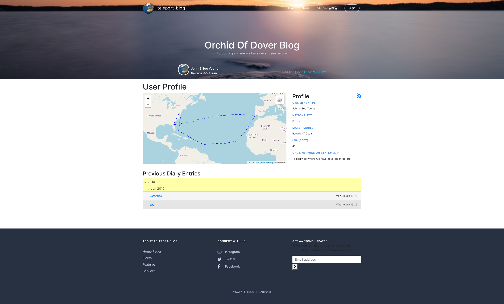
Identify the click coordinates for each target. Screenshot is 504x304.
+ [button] (148, 98)
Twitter (229, 259)
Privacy (237, 292)
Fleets (305, 8)
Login (352, 7)
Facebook (232, 266)
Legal (250, 292)
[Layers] (279, 99)
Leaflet (251, 162)
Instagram (232, 252)
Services (149, 271)
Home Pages (152, 251)
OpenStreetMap (265, 162)
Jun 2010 (157, 188)
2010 (151, 182)
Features (149, 264)
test (153, 204)
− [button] (148, 104)
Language (265, 292)
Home (290, 8)
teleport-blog (170, 7)
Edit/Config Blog (327, 8)
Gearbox (156, 196)
